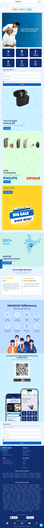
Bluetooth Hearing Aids (7, 455)
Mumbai (32, 501)
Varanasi (26, 509)
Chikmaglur (25, 484)
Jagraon (24, 497)
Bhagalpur (34, 490)
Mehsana (37, 486)
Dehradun (38, 484)
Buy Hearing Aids (6, 460)
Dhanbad (19, 494)
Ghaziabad (8, 495)
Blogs (24, 462)
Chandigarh (16, 473)
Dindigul (24, 494)
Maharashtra (26, 476)
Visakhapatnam (15, 510)
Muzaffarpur (37, 501)
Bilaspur (23, 491)
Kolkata (4, 499)
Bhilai (39, 490)
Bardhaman (6, 490)
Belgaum (14, 484)
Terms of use (25, 467)
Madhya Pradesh (10, 476)
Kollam (8, 499)
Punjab (38, 476)
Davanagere (37, 493)
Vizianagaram (23, 510)
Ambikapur (11, 488)
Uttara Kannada (19, 509)
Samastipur (6, 506)
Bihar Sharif (17, 491)
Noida (12, 504)
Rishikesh (21, 487)
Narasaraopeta (6, 487)
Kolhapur (38, 498)
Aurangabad (24, 488)
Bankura (40, 488)
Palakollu (21, 504)
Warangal (30, 510)
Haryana (16, 474)
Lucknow (34, 499)
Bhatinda (19, 484)
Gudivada (18, 495)
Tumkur (13, 509)
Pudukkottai (6, 505)
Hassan (11, 486)
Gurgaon (28, 495)
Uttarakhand (31, 477)
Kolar (33, 498)
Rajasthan (5, 477)
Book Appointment (26, 455)
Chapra (4, 493)
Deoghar (8, 494)
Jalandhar (20, 486)
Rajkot (16, 487)
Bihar (12, 473)
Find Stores (7, 263)
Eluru (34, 494)
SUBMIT (22, 443)
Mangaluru (31, 486)
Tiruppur (37, 508)
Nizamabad (6, 504)
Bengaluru (28, 490)
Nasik (12, 487)
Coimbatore (24, 493)
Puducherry (33, 476)
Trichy (5, 509)
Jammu (33, 497)
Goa (7, 474)
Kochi (29, 498)
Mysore (4, 502)
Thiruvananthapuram (13, 508)
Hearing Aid (5, 450)
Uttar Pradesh (24, 477)
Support (24, 463)
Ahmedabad (37, 487)
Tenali (37, 506)
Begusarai (22, 490)
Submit (22, 84)
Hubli (15, 486)
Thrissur (20, 508)
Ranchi (30, 505)
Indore (14, 497)
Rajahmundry (25, 505)
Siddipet (12, 506)
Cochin (18, 493)
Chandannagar (29, 491)
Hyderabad (8, 497)
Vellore (31, 509)
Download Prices (1, 264)
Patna (30, 504)
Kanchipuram (11, 498)
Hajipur (33, 495)
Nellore (38, 502)
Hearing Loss (5, 453)
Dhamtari (14, 494)
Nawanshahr (32, 502)
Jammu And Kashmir (24, 474)
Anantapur (17, 488)
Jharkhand (32, 474)
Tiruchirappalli (27, 508)
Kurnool (29, 499)
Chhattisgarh (30, 473)
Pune (11, 505)
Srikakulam (28, 506)
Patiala (26, 504)
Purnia (15, 505)
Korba (13, 499)
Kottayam (18, 499)
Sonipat (22, 506)
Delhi (3, 474)
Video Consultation (27, 450)
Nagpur (14, 502)
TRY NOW (7, 128)
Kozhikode (24, 499)
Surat (25, 487)
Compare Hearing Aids (7, 463)
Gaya (3, 495)
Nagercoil (9, 502)
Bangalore (35, 488)
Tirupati (32, 508)
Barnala (12, 490)
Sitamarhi (17, 506)
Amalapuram (5, 488)
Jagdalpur (19, 497)
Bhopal (11, 491)
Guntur (23, 495)
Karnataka (38, 474)
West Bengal (38, 477)
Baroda (17, 490)
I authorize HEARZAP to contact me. (10, 82)
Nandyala (20, 502)
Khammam (24, 498)
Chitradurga (31, 484)
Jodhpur (26, 486)
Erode (38, 494)
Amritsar (8, 484)
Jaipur (29, 497)
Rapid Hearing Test (26, 451)
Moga (23, 501)
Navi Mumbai (26, 502)
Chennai (9, 493)
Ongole (16, 504)
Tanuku (33, 506)
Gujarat (11, 474)
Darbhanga (30, 493)
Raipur (19, 505)
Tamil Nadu (11, 477)
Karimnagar (18, 498)
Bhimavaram (6, 491)
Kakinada (5, 498)
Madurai (13, 501)
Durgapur (30, 494)
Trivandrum (30, 487)
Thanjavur (5, 508)
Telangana (17, 477)
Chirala (14, 493)
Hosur (3, 497)
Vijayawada (36, 509)
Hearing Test (5, 451)
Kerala (3, 476)
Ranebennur (36, 505)
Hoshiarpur (38, 495)
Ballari (29, 488)
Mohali (27, 501)
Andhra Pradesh (6, 473)
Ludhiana (39, 499)
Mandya (18, 501)
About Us (24, 460)
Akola (4, 484)
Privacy (24, 466)
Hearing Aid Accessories (8, 462)
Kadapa (38, 497)
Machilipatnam (7, 501)
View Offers (8, 192)
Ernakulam (6, 486)
